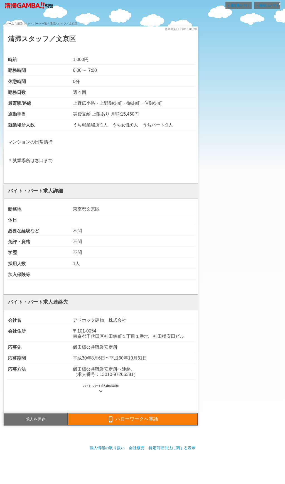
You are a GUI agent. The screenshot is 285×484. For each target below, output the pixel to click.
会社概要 (136, 448)
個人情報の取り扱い (107, 448)
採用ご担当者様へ (142, 464)
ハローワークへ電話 (132, 419)
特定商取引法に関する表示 (172, 448)
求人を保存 (35, 419)
